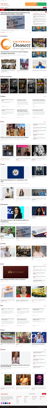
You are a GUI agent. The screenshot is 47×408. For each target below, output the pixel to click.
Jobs (17, 402)
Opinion (25, 9)
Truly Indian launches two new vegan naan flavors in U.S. (39, 266)
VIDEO (7, 7)
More (44, 9)
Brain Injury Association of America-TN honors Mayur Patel (39, 21)
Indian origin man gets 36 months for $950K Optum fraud (39, 138)
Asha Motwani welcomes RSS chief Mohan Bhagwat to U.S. (38, 134)
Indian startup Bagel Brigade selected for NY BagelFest (39, 273)
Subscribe (45, 7)
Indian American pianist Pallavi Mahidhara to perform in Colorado (39, 359)
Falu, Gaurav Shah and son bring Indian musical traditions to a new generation (39, 352)
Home (2, 9)
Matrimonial (17, 401)
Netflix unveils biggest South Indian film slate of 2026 (39, 363)
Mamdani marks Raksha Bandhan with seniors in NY (39, 14)
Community (15, 9)
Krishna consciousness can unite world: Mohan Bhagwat (38, 16)
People (21, 9)
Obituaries (17, 403)
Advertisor (25, 402)
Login (41, 7)
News (6, 9)
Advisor (25, 401)
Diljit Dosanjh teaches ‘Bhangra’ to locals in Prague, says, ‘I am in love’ (38, 366)
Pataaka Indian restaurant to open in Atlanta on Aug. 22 (39, 277)
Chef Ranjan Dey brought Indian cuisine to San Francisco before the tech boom (39, 280)
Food (41, 9)
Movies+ (36, 9)
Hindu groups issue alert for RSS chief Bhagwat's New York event (39, 131)
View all (45, 36)
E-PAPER (2, 7)
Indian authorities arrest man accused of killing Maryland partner (39, 124)
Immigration (31, 9)
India (10, 9)
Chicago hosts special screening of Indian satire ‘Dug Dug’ (39, 356)
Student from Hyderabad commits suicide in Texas (39, 127)
